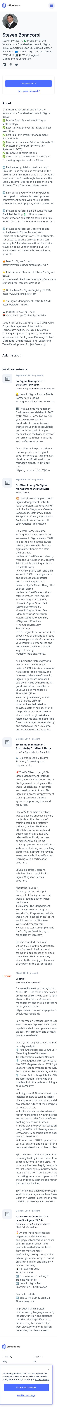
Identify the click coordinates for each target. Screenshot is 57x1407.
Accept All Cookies (26, 1387)
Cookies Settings (26, 1395)
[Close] (48, 1370)
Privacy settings (42, 1379)
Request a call (28, 83)
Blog (4, 1361)
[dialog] (26, 1385)
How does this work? (28, 91)
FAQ (35, 1361)
